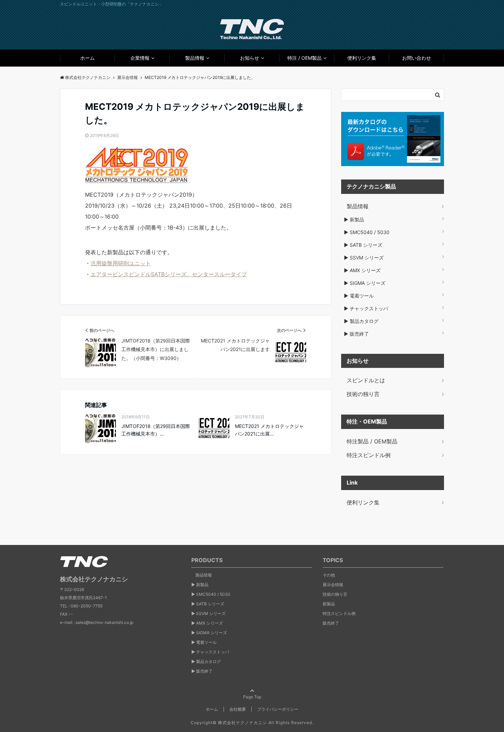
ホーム (87, 58)
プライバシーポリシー (277, 709)
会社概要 (237, 709)
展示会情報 (333, 584)
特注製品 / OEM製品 (369, 441)
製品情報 (194, 58)
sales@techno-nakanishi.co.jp (104, 622)
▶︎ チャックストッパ (366, 308)
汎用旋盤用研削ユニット (121, 263)
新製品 (329, 603)
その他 (329, 575)
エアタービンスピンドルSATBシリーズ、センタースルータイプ (169, 274)
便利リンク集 (361, 58)
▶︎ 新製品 (354, 219)
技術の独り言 (360, 394)
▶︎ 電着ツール (359, 296)
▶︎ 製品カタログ (361, 321)
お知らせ (249, 58)
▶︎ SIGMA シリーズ (364, 283)
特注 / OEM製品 (304, 58)
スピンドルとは (363, 380)
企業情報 (139, 58)
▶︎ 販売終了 (356, 334)
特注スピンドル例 (366, 455)
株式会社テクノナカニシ (242, 722)
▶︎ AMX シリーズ (362, 270)
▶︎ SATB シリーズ (363, 245)
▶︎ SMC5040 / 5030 (366, 232)
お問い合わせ (416, 58)
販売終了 (331, 623)
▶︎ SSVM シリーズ (364, 257)
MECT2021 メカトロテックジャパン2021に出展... (269, 430)
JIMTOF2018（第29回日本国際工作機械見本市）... (155, 430)
